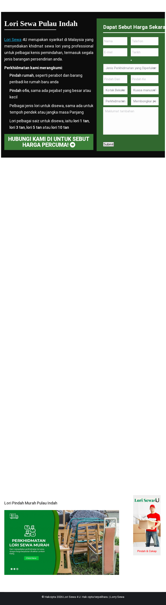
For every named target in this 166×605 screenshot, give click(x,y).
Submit (108, 144)
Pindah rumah (22, 75)
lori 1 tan (81, 121)
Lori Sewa (12, 39)
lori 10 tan (60, 127)
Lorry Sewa (117, 596)
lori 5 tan (34, 127)
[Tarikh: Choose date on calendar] (131, 60)
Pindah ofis (19, 90)
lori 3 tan (17, 127)
